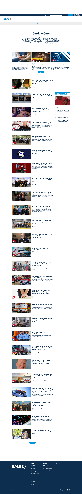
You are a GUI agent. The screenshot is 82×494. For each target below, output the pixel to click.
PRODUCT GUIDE (36, 18)
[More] (40, 19)
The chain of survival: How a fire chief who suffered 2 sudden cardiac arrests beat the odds (41, 362)
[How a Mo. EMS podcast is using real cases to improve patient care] (21, 126)
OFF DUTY (55, 18)
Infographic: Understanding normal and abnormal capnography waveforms (63, 114)
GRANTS (70, 18)
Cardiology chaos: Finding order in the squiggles (41, 65)
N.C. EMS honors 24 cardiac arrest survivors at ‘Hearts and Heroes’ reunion (42, 376)
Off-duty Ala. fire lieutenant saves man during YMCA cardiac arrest (42, 164)
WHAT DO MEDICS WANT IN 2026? (16, 23)
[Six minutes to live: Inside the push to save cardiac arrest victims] (60, 57)
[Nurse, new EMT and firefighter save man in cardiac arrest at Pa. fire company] (21, 98)
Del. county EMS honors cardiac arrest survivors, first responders (41, 207)
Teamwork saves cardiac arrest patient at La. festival (41, 137)
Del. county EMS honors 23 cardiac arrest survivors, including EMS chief (42, 180)
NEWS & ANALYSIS (27, 18)
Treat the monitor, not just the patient (40, 417)
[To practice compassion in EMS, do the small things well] (21, 57)
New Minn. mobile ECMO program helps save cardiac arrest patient (42, 193)
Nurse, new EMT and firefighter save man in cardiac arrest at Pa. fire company (42, 96)
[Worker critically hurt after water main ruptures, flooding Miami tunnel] (21, 322)
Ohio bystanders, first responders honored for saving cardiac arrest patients (41, 222)
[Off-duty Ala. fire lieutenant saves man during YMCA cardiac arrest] (21, 168)
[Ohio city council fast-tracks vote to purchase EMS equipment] (21, 280)
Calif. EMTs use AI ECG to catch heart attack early (41, 333)
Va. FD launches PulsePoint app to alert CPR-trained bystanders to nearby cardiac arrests (42, 348)
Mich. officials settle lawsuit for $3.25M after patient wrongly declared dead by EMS (63, 107)
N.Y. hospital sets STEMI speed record (63, 117)
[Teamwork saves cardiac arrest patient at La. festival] (21, 140)
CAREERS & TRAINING (46, 18)
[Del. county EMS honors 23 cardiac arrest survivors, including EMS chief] (21, 182)
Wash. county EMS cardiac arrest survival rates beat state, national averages (42, 152)
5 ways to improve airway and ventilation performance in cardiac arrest (42, 432)
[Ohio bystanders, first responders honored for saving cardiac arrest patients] (21, 224)
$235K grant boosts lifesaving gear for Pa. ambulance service (42, 305)
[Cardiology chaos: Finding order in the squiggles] (41, 57)
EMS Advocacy (14, 63)
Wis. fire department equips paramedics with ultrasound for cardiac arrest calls (41, 110)
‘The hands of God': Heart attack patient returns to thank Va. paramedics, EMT (41, 264)
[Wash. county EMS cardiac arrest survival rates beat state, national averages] (21, 154)
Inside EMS (33, 63)
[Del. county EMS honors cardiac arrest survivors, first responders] (21, 210)
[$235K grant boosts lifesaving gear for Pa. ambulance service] (21, 308)
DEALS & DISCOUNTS (63, 18)
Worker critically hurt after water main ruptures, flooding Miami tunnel (42, 320)
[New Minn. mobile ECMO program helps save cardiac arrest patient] (21, 196)
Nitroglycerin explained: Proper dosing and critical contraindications (63, 121)
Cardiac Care (53, 63)
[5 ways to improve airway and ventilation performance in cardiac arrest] (21, 434)
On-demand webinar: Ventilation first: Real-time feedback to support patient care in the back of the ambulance (42, 391)
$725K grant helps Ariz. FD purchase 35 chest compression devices (41, 250)
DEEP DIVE (76, 18)
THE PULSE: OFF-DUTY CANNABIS (44, 23)
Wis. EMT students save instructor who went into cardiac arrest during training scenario (42, 236)
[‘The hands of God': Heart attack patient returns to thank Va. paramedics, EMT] (21, 266)
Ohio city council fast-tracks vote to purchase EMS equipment (42, 277)
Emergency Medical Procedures (36, 44)
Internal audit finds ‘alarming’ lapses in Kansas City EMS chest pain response (63, 111)
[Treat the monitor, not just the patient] (21, 420)
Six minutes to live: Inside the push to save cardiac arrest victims (60, 65)
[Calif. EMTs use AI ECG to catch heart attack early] (21, 336)
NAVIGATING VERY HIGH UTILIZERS (30, 23)
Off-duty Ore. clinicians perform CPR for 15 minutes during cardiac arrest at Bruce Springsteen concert (42, 292)
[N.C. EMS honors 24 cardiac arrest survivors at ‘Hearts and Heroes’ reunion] (21, 378)
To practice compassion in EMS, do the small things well (21, 65)
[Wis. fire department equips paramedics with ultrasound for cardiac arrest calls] (21, 112)
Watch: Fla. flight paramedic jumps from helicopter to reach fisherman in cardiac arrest (42, 82)
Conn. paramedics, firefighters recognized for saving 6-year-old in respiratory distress (42, 404)
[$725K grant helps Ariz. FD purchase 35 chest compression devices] (21, 252)
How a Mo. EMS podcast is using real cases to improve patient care (42, 123)
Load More (41, 72)
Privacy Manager (59, 463)
